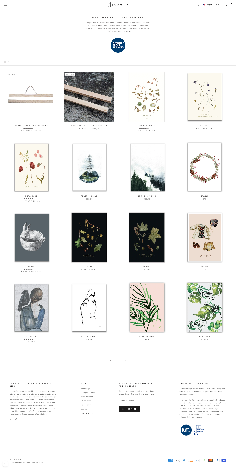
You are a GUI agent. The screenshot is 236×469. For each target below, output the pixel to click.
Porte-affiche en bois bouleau (89, 126)
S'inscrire (129, 409)
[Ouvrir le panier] (231, 4)
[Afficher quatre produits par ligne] (9, 62)
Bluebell (204, 126)
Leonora (31, 337)
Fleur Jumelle (147, 126)
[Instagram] (16, 419)
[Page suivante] (125, 360)
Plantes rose (147, 337)
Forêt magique (89, 196)
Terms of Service (87, 397)
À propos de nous (88, 392)
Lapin (31, 266)
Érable (205, 196)
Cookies (84, 409)
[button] (209, 4)
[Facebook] (11, 419)
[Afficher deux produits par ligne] (5, 62)
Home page (85, 388)
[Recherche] (199, 4)
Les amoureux (89, 337)
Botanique (31, 196)
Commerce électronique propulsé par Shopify (27, 462)
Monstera (204, 337)
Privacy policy (86, 401)
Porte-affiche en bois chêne (31, 126)
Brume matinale (147, 196)
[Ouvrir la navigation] (5, 5)
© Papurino (16, 459)
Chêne (89, 266)
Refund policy (86, 405)
